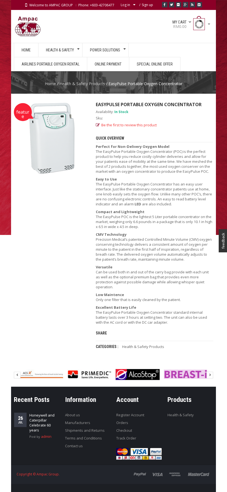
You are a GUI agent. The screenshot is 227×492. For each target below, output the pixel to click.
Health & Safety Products (82, 83)
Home (50, 83)
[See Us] (178, 4)
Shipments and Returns (85, 430)
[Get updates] (192, 4)
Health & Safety (180, 414)
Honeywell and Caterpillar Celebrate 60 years (42, 423)
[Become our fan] (164, 4)
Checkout (124, 430)
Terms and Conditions (83, 438)
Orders (122, 422)
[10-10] (90, 374)
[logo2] (138, 374)
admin (46, 436)
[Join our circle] (185, 4)
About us (72, 414)
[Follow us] (171, 4)
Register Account (130, 414)
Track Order (126, 438)
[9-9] (41, 374)
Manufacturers (77, 422)
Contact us (74, 445)
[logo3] (186, 374)
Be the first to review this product (129, 124)
